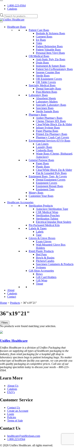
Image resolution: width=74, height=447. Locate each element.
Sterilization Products (41, 205)
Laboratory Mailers (47, 101)
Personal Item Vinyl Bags (50, 52)
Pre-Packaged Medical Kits (44, 225)
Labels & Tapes (38, 228)
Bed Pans (41, 254)
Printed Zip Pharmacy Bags (51, 134)
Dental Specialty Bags (48, 88)
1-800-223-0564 (16, 5)
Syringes (41, 267)
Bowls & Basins (45, 257)
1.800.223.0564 (16, 439)
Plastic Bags (43, 166)
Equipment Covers (46, 182)
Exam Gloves (43, 241)
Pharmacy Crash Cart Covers (52, 137)
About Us (12, 385)
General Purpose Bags (41, 160)
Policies (11, 417)
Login (10, 414)
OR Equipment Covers (49, 78)
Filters (4, 322)
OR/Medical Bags (39, 56)
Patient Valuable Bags (48, 49)
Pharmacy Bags (38, 114)
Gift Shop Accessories (41, 270)
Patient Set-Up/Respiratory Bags (54, 69)
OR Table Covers (46, 82)
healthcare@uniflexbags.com (23, 435)
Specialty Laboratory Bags (51, 104)
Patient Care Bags (39, 30)
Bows (39, 273)
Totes (39, 43)
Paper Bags (42, 163)
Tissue (39, 283)
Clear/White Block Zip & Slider (54, 124)
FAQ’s (11, 392)
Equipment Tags (45, 189)
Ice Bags (41, 39)
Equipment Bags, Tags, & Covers (48, 176)
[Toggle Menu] (1, 0)
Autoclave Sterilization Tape (52, 208)
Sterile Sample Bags (47, 111)
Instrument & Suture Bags (50, 65)
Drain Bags (42, 62)
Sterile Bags (43, 75)
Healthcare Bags (16, 26)
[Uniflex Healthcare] (12, 19)
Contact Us (13, 407)
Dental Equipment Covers (50, 179)
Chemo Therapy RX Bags (51, 121)
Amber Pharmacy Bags (49, 117)
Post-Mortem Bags (46, 91)
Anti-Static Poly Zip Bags (50, 59)
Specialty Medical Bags (42, 85)
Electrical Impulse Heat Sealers (53, 221)
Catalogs (12, 8)
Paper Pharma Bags (47, 130)
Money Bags (36, 192)
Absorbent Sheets (46, 98)
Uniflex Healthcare (13, 341)
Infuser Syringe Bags (48, 127)
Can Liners (42, 143)
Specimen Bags (45, 108)
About (10, 290)
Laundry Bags (44, 147)
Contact (11, 296)
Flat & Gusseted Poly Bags (51, 173)
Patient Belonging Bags (49, 46)
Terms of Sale (15, 420)
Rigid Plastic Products (41, 251)
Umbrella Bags (44, 150)
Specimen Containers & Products (54, 264)
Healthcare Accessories (20, 202)
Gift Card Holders (46, 277)
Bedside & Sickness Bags (50, 33)
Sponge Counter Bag (48, 72)
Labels (39, 231)
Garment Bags (44, 36)
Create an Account (17, 410)
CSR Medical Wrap (47, 212)
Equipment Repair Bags (49, 186)
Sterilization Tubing (47, 218)
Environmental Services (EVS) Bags (49, 140)
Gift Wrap (41, 280)
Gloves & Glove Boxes (42, 238)
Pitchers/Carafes (45, 260)
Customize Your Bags (41, 195)
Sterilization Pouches (48, 215)
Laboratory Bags (38, 95)
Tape (38, 234)
